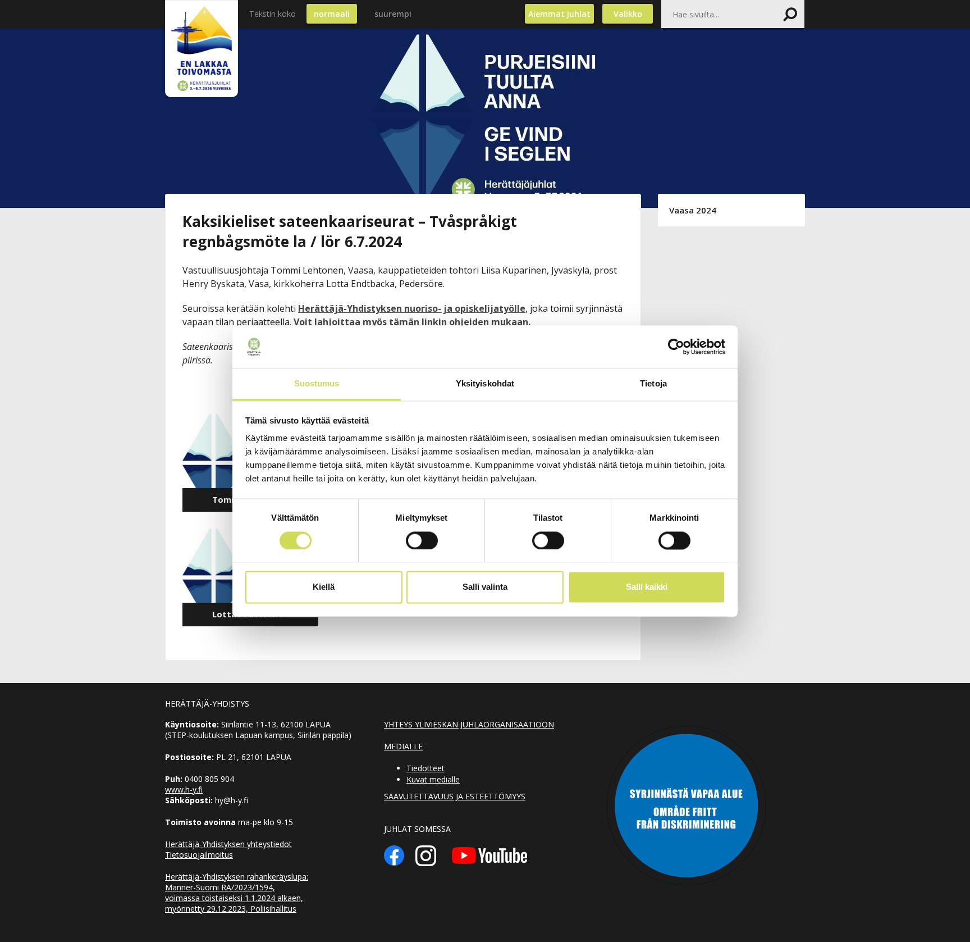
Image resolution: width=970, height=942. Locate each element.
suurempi (392, 13)
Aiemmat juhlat (559, 13)
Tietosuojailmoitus (199, 854)
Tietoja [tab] (653, 384)
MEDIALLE (403, 746)
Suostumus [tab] (317, 384)
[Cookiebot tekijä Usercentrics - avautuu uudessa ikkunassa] (676, 346)
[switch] (422, 540)
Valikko (628, 13)
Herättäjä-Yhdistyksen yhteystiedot (228, 844)
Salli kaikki (646, 587)
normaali (332, 13)
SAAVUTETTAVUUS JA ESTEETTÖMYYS (454, 796)
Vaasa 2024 (692, 210)
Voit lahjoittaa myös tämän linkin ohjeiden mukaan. (412, 322)
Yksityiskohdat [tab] (485, 384)
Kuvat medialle (433, 779)
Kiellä (324, 587)
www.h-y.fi (184, 789)
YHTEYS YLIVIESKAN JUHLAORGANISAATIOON (469, 724)
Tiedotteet (425, 768)
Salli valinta (485, 587)
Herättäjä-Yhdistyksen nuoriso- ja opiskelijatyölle (411, 308)
